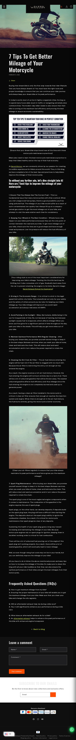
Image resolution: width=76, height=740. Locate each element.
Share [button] (13, 80)
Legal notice (53, 738)
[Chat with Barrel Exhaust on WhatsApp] (71, 729)
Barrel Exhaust (16, 736)
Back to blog (39, 629)
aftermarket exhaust (22, 618)
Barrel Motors (16, 166)
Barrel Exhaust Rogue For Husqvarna (37, 289)
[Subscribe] (53, 694)
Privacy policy (52, 736)
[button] (4, 6)
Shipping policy (26, 738)
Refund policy (41, 736)
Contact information (40, 738)
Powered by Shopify (28, 736)
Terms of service (64, 736)
